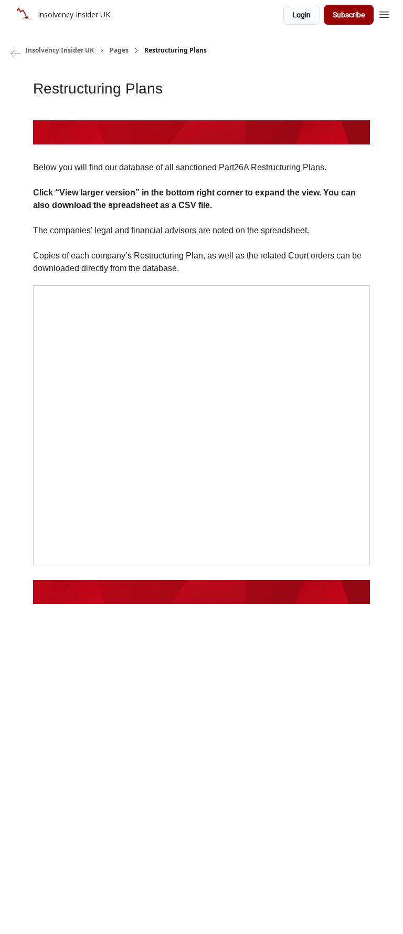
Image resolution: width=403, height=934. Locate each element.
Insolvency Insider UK (59, 50)
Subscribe (349, 15)
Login (301, 15)
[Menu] (384, 13)
